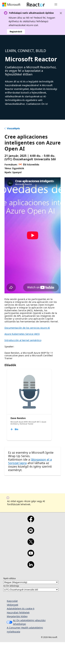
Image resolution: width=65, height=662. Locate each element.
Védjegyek (12, 604)
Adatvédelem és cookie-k (20, 608)
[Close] (61, 13)
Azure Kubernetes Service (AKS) (22, 333)
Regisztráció (16, 31)
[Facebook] (30, 521)
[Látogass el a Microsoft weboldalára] (11, 4)
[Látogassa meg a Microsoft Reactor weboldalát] (36, 4)
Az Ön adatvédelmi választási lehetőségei (29, 622)
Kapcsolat (12, 600)
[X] (30, 543)
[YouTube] (30, 555)
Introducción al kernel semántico (22, 340)
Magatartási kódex (17, 616)
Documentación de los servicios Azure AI (27, 327)
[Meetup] (30, 532)
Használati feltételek (18, 612)
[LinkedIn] (30, 566)
